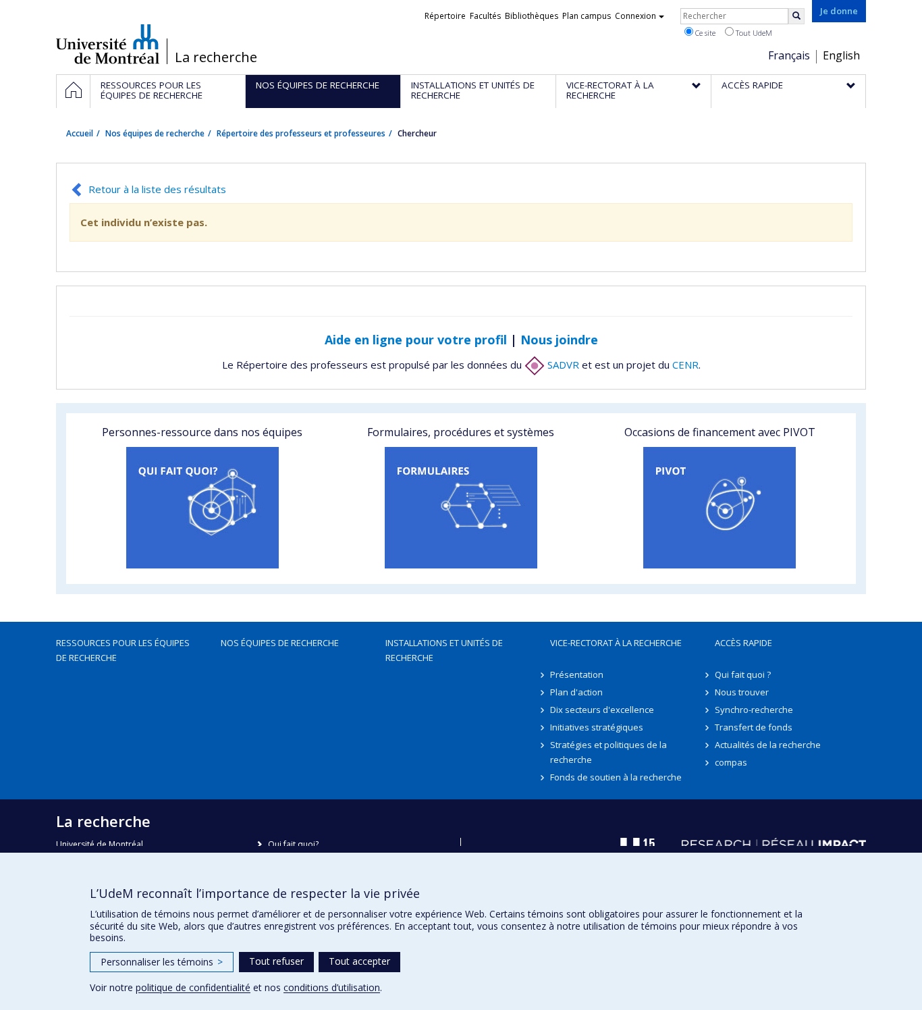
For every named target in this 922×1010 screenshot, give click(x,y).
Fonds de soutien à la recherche (616, 777)
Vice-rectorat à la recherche (616, 643)
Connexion (635, 16)
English (841, 55)
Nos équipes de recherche (155, 133)
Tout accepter (359, 961)
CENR (685, 364)
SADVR (562, 364)
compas (731, 762)
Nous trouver (742, 692)
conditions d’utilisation (331, 987)
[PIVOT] (719, 507)
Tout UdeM (753, 33)
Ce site (704, 33)
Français (789, 55)
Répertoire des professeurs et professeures (301, 133)
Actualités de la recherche (768, 745)
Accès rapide (743, 643)
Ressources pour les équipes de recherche (123, 650)
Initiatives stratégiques (596, 727)
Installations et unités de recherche (444, 650)
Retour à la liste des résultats (157, 189)
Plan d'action (576, 692)
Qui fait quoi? (293, 844)
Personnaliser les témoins (162, 961)
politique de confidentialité (193, 987)
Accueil (79, 133)
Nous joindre (559, 339)
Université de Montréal (107, 44)
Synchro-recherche (754, 709)
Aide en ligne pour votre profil (416, 339)
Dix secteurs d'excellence (602, 709)
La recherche (216, 57)
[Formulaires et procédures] (460, 507)
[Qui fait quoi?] (202, 507)
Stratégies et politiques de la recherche (608, 752)
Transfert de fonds (753, 727)
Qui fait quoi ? (743, 674)
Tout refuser (276, 961)
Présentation (576, 674)
